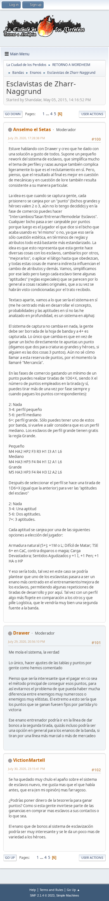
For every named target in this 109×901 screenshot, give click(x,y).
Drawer (21, 633)
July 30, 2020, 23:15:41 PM (26, 769)
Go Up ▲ (73, 890)
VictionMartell (29, 760)
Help (32, 890)
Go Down (13, 114)
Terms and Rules (51, 890)
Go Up (10, 857)
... (48, 113)
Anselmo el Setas (32, 129)
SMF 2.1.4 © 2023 (42, 895)
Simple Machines (67, 895)
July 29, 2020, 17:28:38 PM (26, 138)
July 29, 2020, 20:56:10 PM (26, 641)
